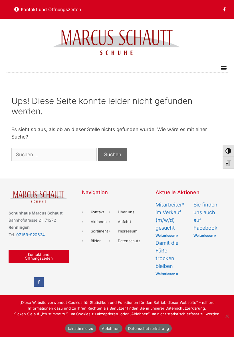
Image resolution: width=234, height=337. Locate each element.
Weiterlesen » (167, 235)
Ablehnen (111, 328)
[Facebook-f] (224, 9)
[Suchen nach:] (54, 154)
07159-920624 (30, 234)
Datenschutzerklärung (148, 328)
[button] (223, 68)
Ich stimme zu (80, 328)
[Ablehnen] (227, 316)
